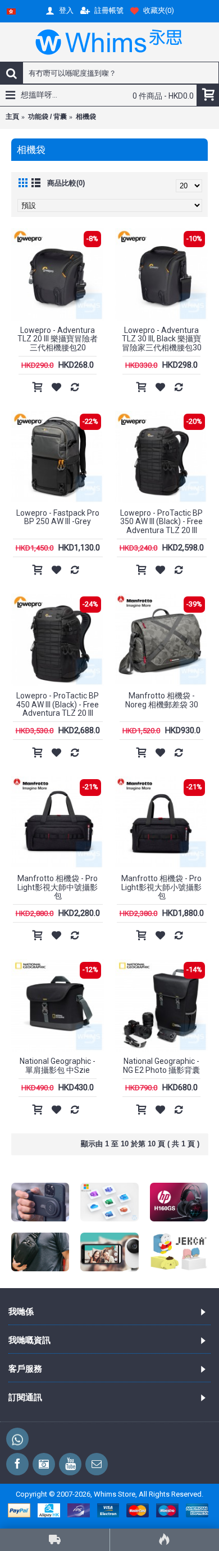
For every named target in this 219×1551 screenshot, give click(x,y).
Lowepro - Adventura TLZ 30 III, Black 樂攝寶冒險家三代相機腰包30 (162, 339)
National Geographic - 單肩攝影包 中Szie (57, 1065)
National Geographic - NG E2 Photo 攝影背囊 (161, 1065)
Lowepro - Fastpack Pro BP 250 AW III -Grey (57, 517)
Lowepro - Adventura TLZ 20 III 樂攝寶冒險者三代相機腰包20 (57, 339)
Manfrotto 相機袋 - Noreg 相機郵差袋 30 (161, 700)
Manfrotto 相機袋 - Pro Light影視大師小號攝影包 (161, 887)
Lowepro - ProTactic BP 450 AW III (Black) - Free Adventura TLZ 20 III (57, 704)
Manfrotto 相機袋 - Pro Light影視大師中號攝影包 (57, 887)
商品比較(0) (66, 183)
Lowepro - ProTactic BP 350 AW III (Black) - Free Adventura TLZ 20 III (161, 521)
